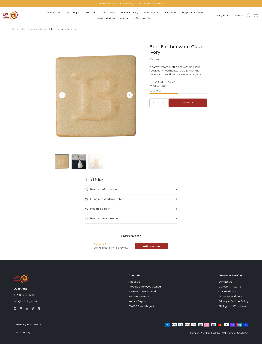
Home (15, 29)
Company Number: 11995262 (205, 333)
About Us (134, 281)
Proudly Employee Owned (145, 286)
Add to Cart (188, 102)
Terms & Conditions (230, 296)
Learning (124, 18)
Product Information (101, 189)
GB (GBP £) (222, 15)
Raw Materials (109, 12)
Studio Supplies (152, 12)
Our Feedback (227, 291)
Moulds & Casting (129, 12)
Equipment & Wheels (192, 12)
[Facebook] (15, 308)
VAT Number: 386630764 (235, 333)
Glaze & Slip (90, 12)
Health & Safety (100, 208)
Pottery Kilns (53, 12)
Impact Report (137, 301)
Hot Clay (26, 332)
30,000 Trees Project (141, 306)
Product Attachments (104, 218)
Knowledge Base (139, 296)
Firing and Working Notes (106, 199)
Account (239, 15)
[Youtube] (21, 308)
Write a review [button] (151, 246)
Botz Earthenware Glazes (33, 29)
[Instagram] (27, 308)
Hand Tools (170, 12)
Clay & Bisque (72, 12)
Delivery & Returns (229, 286)
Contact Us (225, 281)
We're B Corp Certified (142, 291)
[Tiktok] (33, 308)
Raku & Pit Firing (106, 18)
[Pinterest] (39, 308)
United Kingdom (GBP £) (26, 324)
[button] (62, 95)
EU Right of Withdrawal (232, 306)
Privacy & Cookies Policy (233, 301)
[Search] (249, 16)
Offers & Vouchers (143, 18)
